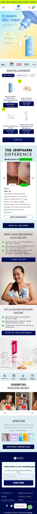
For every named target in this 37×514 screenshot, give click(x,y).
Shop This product (18, 212)
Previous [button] (5, 418)
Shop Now (10, 105)
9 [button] (22, 226)
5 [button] (14, 226)
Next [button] (32, 418)
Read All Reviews (18, 231)
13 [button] (31, 226)
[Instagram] (16, 511)
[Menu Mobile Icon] (3, 7)
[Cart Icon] (33, 7)
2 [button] (7, 226)
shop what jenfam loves (18, 452)
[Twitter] (11, 511)
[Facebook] (7, 511)
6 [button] (16, 226)
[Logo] (18, 7)
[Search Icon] (30, 7)
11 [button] (27, 226)
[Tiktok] (30, 511)
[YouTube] (25, 511)
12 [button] (29, 226)
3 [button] (9, 226)
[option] (10, 93)
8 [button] (20, 226)
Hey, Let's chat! (20, 506)
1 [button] (5, 226)
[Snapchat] (21, 511)
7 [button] (18, 226)
